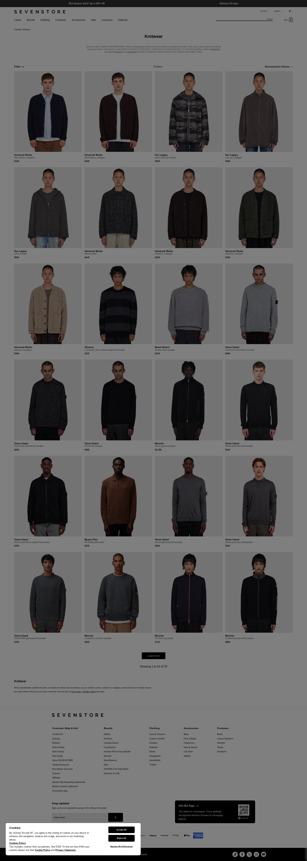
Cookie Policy (42, 850)
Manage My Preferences (121, 846)
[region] (73, 839)
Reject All (121, 838)
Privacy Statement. (65, 850)
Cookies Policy (17, 843)
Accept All (121, 830)
